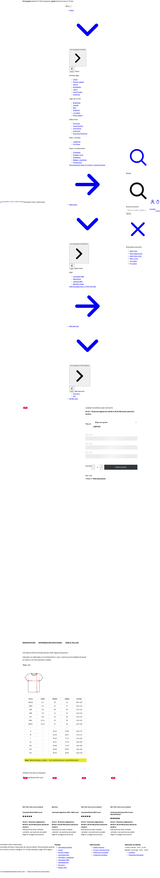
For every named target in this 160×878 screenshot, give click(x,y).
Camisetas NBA (63, 860)
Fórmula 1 (61, 865)
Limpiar (96, 426)
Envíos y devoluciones (101, 850)
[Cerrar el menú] (70, 6)
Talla (88, 424)
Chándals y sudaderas (66, 857)
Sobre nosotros (98, 847)
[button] (27, 816)
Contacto (132, 852)
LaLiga (60, 850)
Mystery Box (62, 867)
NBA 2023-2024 (135, 256)
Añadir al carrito (120, 467)
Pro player (133, 261)
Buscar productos (132, 207)
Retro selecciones (136, 254)
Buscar (129, 213)
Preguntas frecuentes (136, 855)
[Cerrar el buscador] (138, 240)
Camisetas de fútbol (65, 847)
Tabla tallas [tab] (72, 643)
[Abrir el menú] (66, 4)
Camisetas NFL (63, 862)
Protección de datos (100, 855)
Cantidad (88, 466)
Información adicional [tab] (50, 643)
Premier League (63, 852)
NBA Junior (134, 259)
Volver (72, 71)
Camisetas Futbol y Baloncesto (34, 202)
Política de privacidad (100, 852)
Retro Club (133, 251)
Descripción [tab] (29, 643)
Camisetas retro (63, 855)
